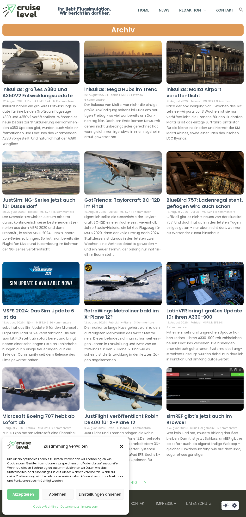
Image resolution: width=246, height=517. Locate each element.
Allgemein (207, 428)
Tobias (113, 95)
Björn (30, 322)
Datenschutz (70, 507)
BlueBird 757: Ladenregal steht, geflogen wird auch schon (204, 203)
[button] (121, 446)
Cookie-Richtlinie (45, 507)
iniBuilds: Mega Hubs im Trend (121, 89)
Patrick (32, 101)
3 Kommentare (226, 101)
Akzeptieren (23, 494)
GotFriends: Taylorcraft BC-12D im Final (122, 203)
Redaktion (190, 10)
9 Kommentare (61, 428)
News (164, 10)
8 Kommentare (225, 212)
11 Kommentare (140, 428)
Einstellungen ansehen (100, 494)
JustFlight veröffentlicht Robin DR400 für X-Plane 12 (121, 419)
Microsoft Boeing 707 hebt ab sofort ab (38, 419)
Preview (138, 95)
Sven (111, 428)
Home (143, 10)
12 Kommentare (63, 101)
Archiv (123, 30)
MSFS (206, 322)
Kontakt (224, 10)
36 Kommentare (60, 322)
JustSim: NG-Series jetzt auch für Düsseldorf (38, 203)
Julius (113, 212)
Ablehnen (57, 494)
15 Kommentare (63, 212)
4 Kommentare (176, 327)
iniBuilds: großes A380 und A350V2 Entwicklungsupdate (37, 92)
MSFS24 (44, 101)
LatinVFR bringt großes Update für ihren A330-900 (204, 313)
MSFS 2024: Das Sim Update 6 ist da (38, 313)
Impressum (89, 507)
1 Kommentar (142, 212)
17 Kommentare (227, 428)
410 (134, 482)
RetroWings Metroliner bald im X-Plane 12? (121, 313)
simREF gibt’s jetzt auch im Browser (199, 419)
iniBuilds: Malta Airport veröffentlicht (193, 92)
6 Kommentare (94, 100)
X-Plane (126, 322)
